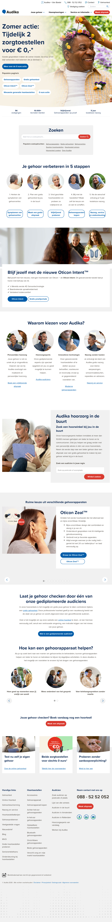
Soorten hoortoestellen (55, 147)
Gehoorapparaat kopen (37, 805)
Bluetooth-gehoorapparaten (34, 834)
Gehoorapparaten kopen (76, 214)
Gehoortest (7, 795)
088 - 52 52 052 (93, 797)
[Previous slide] (7, 579)
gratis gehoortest (30, 610)
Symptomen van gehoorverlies (15, 214)
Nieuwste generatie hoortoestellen (19, 92)
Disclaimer (37, 882)
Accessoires (32, 795)
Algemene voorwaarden (70, 882)
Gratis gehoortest (31, 79)
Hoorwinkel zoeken (53, 150)
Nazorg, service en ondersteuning (97, 214)
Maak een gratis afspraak (35, 214)
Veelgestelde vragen (11, 824)
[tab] (37, 12)
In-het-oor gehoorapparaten (34, 818)
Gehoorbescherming (11, 805)
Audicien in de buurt (60, 807)
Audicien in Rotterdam (61, 817)
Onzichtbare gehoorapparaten (34, 841)
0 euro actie (44, 92)
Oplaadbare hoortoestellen (33, 826)
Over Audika (67, 150)
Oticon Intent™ (10, 85)
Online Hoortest (9, 800)
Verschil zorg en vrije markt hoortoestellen (36, 854)
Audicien (56, 790)
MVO (4, 839)
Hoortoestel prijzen (72, 147)
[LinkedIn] (86, 817)
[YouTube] (93, 817)
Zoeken (83, 136)
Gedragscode (56, 882)
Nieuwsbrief (7, 829)
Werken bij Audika (59, 829)
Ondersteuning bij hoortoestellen (10, 858)
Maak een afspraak (56, 723)
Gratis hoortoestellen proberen (11, 845)
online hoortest (64, 620)
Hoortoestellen (34, 790)
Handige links (9, 790)
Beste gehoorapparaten (37, 848)
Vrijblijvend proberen (56, 214)
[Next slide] (105, 579)
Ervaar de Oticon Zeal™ (73, 555)
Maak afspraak (101, 12)
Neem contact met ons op (89, 790)
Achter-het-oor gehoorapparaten (34, 811)
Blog (4, 834)
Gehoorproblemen (10, 819)
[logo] (10, 12)
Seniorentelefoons (10, 851)
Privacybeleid (46, 882)
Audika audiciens (43, 379)
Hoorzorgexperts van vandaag (61, 823)
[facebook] (79, 817)
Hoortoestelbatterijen (11, 814)
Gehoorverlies (80, 144)
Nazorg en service (95, 383)
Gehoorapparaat (34, 800)
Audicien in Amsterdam (62, 812)
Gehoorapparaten (11, 79)
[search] (107, 6)
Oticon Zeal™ (28, 85)
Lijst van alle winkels (60, 802)
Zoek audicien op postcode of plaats (59, 796)
